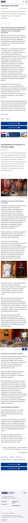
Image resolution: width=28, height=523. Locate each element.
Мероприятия (16, 505)
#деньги (8, 118)
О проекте (4, 504)
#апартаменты (4, 457)
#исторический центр (6, 459)
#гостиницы (19, 457)
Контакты (4, 501)
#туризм (12, 457)
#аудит (2, 118)
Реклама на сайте (15, 502)
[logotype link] (4, 2)
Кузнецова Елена (4, 8)
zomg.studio (4, 520)
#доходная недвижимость (20, 459)
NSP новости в (13, 123)
